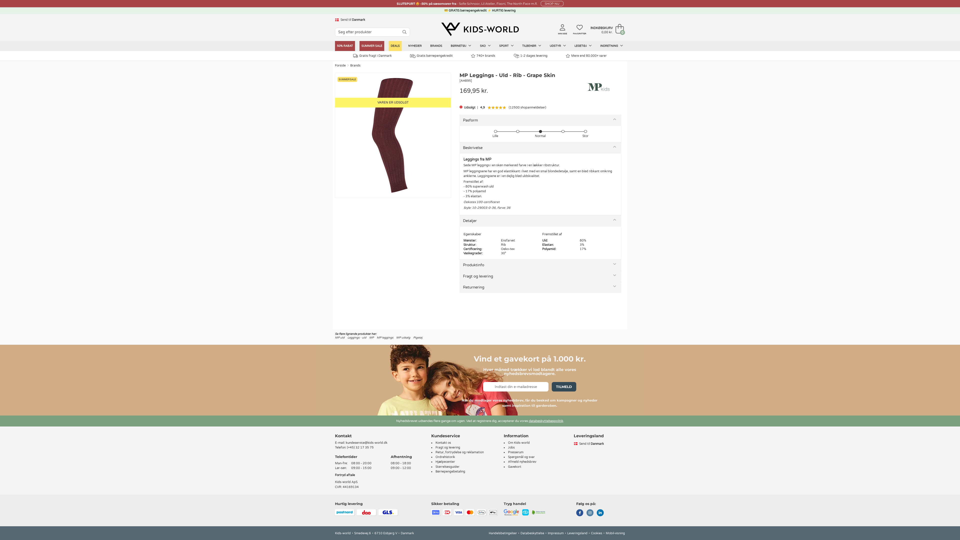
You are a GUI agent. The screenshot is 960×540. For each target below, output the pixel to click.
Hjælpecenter (445, 462)
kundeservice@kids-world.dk (367, 442)
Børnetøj (459, 46)
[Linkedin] (600, 513)
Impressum (556, 533)
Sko (483, 46)
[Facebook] (579, 513)
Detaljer (470, 220)
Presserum (516, 452)
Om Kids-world (519, 442)
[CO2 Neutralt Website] (538, 512)
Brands (436, 46)
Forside (340, 65)
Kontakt (343, 436)
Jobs (511, 447)
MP (371, 337)
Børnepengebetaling (450, 471)
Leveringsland (577, 533)
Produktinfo (473, 265)
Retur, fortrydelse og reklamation (460, 452)
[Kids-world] (480, 29)
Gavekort (514, 466)
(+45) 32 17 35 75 (360, 447)
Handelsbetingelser (503, 533)
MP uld (339, 337)
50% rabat (345, 46)
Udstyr (556, 46)
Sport (504, 46)
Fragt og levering (478, 276)
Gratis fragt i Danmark (375, 56)
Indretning (609, 46)
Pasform (470, 120)
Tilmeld (564, 386)
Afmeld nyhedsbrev (522, 462)
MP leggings (385, 337)
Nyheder (415, 46)
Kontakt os (443, 442)
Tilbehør (529, 46)
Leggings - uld (357, 337)
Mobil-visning (615, 533)
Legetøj (581, 46)
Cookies (596, 533)
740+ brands (485, 56)
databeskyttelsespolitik (546, 421)
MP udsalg (403, 337)
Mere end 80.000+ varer (589, 56)
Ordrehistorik (445, 457)
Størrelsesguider (448, 466)
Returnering (473, 287)
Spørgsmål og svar (521, 457)
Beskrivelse (472, 148)
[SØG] (404, 32)
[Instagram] (590, 513)
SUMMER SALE (372, 46)
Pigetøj (417, 337)
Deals (395, 46)
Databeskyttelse (532, 533)
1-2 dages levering (534, 56)
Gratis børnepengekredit (435, 56)
